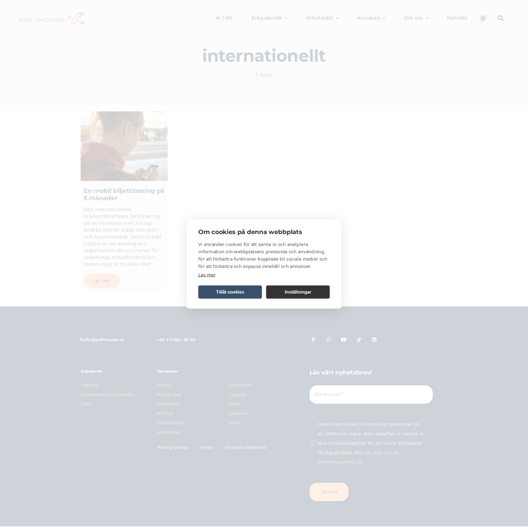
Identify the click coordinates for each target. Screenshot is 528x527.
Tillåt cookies (230, 291)
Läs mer (207, 274)
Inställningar (298, 291)
